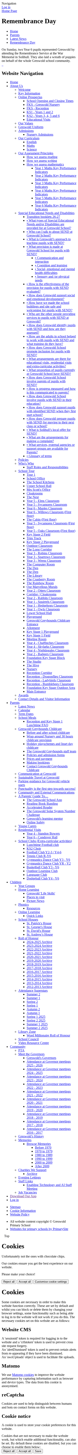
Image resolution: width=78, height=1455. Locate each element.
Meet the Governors (31, 1054)
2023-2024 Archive (39, 945)
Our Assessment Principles (35, 153)
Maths (31, 145)
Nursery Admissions (40, 134)
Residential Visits (29, 830)
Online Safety (36, 822)
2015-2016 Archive (39, 975)
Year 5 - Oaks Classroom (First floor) (51, 530)
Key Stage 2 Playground (43, 542)
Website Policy (20, 1214)
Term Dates (25, 714)
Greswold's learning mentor (45, 818)
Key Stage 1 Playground (43, 631)
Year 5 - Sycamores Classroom (47, 504)
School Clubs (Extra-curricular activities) (45, 841)
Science (32, 149)
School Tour (26, 471)
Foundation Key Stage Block (46, 658)
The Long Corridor (39, 549)
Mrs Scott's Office (38, 489)
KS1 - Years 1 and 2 (40, 112)
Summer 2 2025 (37, 1028)
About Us (16, 86)
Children (15, 882)
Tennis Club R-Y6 (39, 856)
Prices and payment (39, 759)
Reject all (9, 1281)
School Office (36, 478)
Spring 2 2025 (36, 1020)
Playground (34, 616)
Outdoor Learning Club (42, 871)
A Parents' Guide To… (33, 796)
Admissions (26, 130)
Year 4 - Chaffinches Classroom (47, 643)
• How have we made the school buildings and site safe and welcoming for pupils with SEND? (49, 306)
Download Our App (23, 1196)
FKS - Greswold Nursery (43, 104)
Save (38, 1451)
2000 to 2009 (43, 1162)
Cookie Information (23, 1210)
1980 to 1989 (43, 1155)
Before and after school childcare (48, 732)
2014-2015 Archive (39, 979)
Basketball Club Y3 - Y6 (43, 867)
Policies (23, 459)
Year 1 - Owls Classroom (43, 609)
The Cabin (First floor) (41, 519)
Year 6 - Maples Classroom (44, 508)
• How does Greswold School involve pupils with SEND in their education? (49, 399)
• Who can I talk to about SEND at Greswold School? (49, 233)
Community (18, 1046)
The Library (34, 575)
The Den (32, 568)
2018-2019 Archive (39, 964)
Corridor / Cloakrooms (41, 594)
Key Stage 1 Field (38, 635)
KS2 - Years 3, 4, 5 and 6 (43, 116)
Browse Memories (39, 1144)
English (32, 142)
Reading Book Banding (42, 803)
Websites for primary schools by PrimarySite (39, 1229)
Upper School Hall (39, 486)
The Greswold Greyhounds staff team (51, 751)
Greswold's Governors (41, 1058)
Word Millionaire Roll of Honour (48, 1035)
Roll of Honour (28, 938)
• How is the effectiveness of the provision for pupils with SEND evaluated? (48, 287)
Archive (32, 1173)
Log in (6, 7)
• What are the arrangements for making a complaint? (47, 439)
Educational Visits (38, 119)
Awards (23, 695)
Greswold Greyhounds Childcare (40, 729)
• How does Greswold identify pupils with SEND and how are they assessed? (51, 328)
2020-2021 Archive (39, 957)
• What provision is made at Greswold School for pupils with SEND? (48, 250)
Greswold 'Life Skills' (41, 893)
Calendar (24, 710)
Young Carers (27, 826)
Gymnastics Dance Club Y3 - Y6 (48, 859)
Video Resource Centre (33, 1043)
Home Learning (28, 889)
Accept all (25, 1281)
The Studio (34, 661)
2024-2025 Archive (39, 942)
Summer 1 (33, 998)
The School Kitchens (40, 482)
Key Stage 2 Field (38, 534)
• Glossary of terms (39, 456)
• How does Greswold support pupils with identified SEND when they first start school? (51, 411)
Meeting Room (36, 639)
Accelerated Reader (39, 807)
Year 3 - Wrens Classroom (44, 560)
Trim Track (34, 538)
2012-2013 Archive (39, 987)
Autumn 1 (33, 1013)
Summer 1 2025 (37, 1024)
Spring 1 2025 (36, 1016)
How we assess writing (42, 160)
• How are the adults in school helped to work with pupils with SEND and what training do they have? (51, 340)
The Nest (33, 497)
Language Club (37, 874)
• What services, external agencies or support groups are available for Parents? (51, 448)
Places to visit (36, 897)
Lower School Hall (39, 613)
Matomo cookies (23, 1374)
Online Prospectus (30, 97)
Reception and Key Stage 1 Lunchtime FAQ (45, 723)
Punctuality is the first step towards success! (47, 788)
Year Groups (26, 886)
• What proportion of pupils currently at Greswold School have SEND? (51, 371)
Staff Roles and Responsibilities (47, 467)
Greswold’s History (31, 1136)
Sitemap (15, 1207)
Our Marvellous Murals (42, 587)
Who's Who (26, 463)
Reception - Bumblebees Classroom (50, 684)
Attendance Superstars (33, 990)
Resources (33, 908)
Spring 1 (32, 1005)
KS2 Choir (34, 848)
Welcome (24, 89)
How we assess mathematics (45, 164)
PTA (21, 1050)
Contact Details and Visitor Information (44, 699)
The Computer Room (41, 564)
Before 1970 (43, 1147)
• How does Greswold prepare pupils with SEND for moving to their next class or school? (51, 422)
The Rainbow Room (40, 583)
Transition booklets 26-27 (43, 216)
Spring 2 (32, 1002)
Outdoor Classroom (39, 545)
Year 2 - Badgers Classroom (45, 654)
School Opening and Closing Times (50, 101)
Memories (24, 1140)
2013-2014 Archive (39, 983)
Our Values (25, 123)
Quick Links (35, 916)
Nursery (32, 669)
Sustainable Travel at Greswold (38, 777)
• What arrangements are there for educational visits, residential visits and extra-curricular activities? (49, 362)
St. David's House (38, 930)
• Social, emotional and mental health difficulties (55, 271)
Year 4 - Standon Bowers (43, 833)
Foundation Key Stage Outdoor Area (51, 687)
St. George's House (39, 927)
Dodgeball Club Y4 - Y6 (43, 878)
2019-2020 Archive (39, 960)
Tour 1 (31, 474)
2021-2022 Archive (39, 953)
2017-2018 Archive (39, 968)
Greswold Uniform (30, 127)
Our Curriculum (28, 138)
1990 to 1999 (43, 1159)
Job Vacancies (27, 1192)
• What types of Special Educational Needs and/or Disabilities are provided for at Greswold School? (50, 224)
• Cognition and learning (51, 265)
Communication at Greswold (37, 773)
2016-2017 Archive (39, 972)
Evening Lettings (29, 1177)
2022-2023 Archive (39, 949)
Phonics (23, 904)
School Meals (27, 717)
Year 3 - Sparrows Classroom (46, 557)
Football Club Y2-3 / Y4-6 (44, 852)
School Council (28, 1039)
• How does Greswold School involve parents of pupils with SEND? (46, 381)
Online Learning (29, 912)
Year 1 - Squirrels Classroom (45, 602)
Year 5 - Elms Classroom (43, 501)
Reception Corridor (39, 673)
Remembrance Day (22, 42)
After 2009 (42, 1166)
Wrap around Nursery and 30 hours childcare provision (50, 738)
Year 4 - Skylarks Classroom (45, 646)
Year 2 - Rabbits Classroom (45, 598)
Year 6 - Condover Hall (42, 837)
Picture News (35, 901)
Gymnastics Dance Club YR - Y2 (49, 863)
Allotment (33, 628)
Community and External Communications (46, 792)
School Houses (28, 919)
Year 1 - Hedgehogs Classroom (47, 605)
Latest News (18, 38)
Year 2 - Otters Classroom (44, 590)
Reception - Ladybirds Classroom (49, 680)
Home (14, 31)
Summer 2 (33, 994)
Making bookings (38, 762)
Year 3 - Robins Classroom (44, 553)
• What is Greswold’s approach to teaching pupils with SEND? (49, 241)
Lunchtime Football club (43, 845)
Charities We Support (32, 1170)
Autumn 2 (33, 1009)
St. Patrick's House (39, 923)
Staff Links (25, 1181)
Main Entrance (36, 691)
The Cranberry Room (41, 579)
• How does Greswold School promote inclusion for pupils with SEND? (48, 351)
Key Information (29, 93)
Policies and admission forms (46, 755)
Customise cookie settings (51, 1281)
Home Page (9, 11)
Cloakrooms (35, 493)
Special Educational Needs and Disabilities (46, 213)
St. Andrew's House (40, 934)
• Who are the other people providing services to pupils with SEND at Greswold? (51, 317)
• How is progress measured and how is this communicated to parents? (51, 390)
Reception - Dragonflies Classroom (50, 676)
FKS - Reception (38, 108)
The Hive (33, 665)
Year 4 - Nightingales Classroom (48, 650)
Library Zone (27, 1031)
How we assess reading (42, 157)
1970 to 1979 (43, 1151)
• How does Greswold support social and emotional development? (51, 297)
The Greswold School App (44, 800)
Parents (15, 35)
